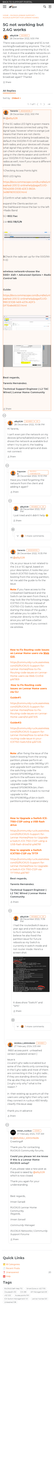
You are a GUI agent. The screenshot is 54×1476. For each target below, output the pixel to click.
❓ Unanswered (27, 1272)
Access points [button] (22, 1295)
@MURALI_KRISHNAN (26, 1138)
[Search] (44, 6)
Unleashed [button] (10, 1302)
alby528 (14, 35)
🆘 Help (7, 1276)
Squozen (21, 472)
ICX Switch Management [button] (16, 1299)
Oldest (15, 98)
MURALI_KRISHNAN (24, 1043)
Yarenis (14, 111)
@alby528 (12, 118)
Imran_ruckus (24, 1131)
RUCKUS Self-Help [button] (13, 1288)
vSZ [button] (7, 1295)
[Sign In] (49, 6)
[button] (27, 236)
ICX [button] (23, 1292)
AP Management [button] (39, 1292)
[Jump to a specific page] (49, 104)
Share (7, 82)
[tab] (9, 90)
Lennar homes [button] (39, 1299)
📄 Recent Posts (11, 1268)
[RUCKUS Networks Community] (13, 6)
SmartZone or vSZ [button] (35, 1288)
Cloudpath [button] (10, 1292)
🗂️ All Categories (11, 1264)
